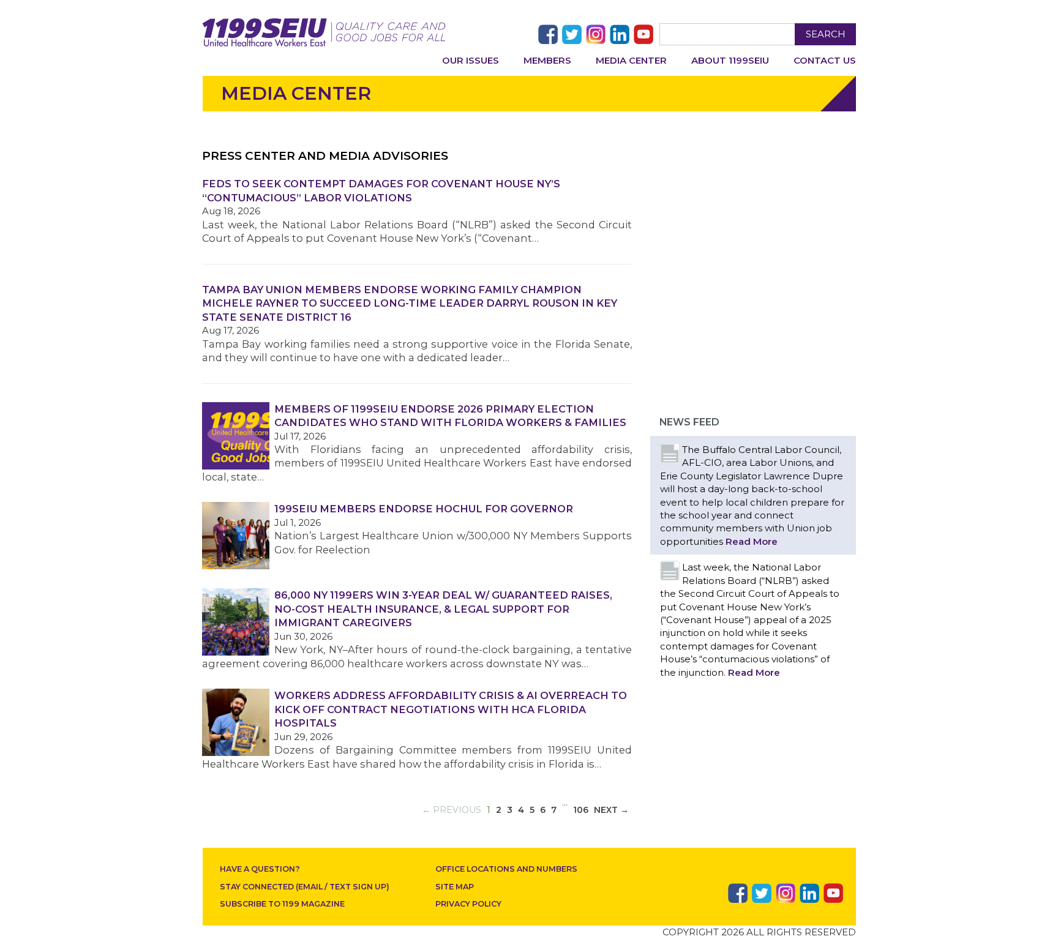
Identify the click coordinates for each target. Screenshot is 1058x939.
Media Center (631, 60)
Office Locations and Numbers (506, 869)
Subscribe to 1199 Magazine (282, 903)
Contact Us (825, 60)
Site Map (454, 886)
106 (580, 809)
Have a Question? (260, 869)
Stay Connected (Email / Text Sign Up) (304, 886)
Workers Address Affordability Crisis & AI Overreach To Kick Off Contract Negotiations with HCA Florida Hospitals (450, 709)
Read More (752, 541)
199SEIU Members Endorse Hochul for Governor (423, 509)
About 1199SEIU (730, 60)
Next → (611, 809)
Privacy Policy (468, 903)
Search (826, 34)
